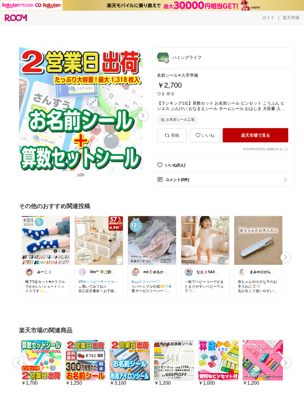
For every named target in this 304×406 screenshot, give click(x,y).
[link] (46, 240)
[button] (163, 57)
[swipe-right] (143, 115)
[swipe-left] (18, 363)
